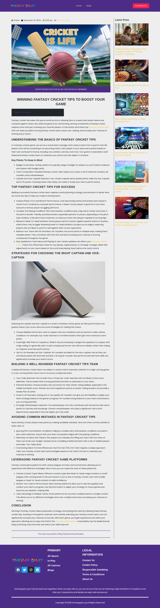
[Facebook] (18, 570)
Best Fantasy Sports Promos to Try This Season (131, 153)
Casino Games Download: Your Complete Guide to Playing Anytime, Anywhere (130, 51)
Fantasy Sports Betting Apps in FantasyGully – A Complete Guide (130, 189)
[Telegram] (37, 570)
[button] (60, 112)
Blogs (88, 5)
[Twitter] (24, 570)
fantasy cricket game (66, 521)
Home (79, 5)
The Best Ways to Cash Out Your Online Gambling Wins (131, 223)
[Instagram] (31, 570)
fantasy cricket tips (99, 127)
